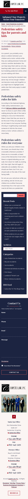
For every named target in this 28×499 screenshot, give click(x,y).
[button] (25, 11)
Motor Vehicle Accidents (13, 279)
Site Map (12, 483)
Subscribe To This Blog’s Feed (14, 289)
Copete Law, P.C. (13, 479)
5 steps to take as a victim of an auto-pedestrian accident (14, 229)
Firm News (8, 272)
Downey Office (15, 460)
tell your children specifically (16, 108)
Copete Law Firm (16, 41)
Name (3, 312)
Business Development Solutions (13, 485)
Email (3, 331)
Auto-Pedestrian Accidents (17, 43)
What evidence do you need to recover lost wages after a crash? (14, 236)
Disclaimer (4, 361)
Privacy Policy (20, 483)
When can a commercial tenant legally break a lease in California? (15, 207)
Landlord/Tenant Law (12, 275)
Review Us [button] (14, 493)
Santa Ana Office (14, 433)
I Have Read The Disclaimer (12, 366)
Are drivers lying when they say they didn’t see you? (14, 223)
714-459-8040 (12, 11)
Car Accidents (6, 46)
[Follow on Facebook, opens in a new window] (14, 416)
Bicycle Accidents (10, 262)
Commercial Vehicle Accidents (14, 268)
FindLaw (14, 487)
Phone (3, 321)
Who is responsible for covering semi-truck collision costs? (14, 216)
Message (4, 340)
